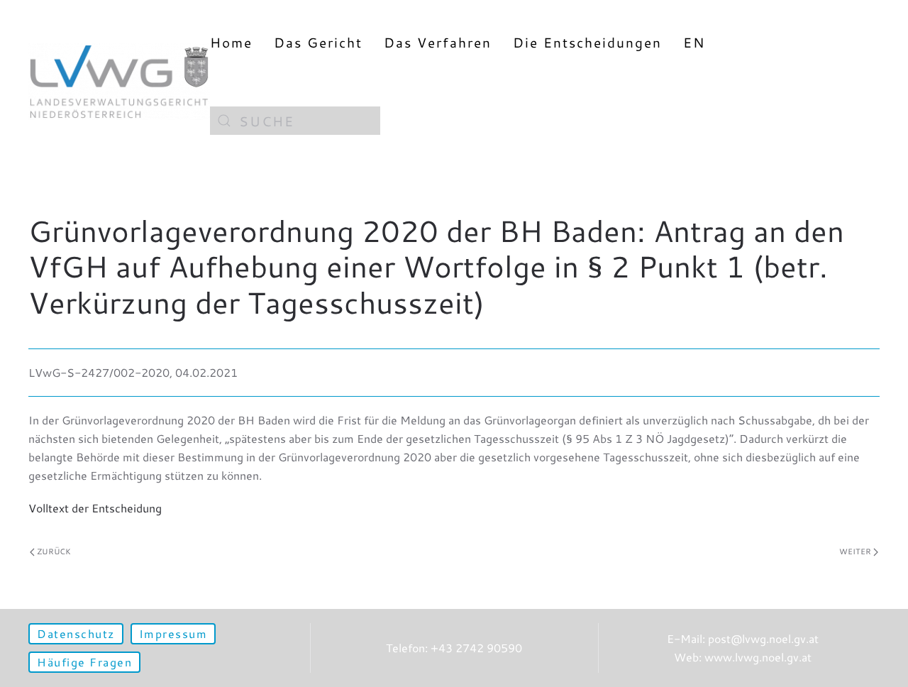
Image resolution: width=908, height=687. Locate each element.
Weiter (855, 551)
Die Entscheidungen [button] (587, 42)
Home (231, 42)
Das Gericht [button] (318, 42)
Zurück (54, 551)
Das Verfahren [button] (438, 42)
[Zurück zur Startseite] (119, 81)
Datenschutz (76, 633)
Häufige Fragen (84, 662)
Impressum (173, 633)
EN (694, 42)
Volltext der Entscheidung (95, 508)
